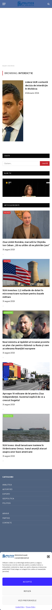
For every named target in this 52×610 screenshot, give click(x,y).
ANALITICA (7, 485)
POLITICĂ (7, 212)
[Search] (48, 4)
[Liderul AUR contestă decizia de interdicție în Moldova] (12, 110)
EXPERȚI (6, 494)
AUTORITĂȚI (7, 489)
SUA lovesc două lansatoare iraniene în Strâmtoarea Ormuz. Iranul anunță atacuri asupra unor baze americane (25, 449)
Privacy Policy (30, 607)
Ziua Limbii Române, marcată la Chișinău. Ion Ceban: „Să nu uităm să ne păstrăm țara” (26, 243)
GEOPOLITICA (8, 312)
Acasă (4, 66)
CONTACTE (7, 523)
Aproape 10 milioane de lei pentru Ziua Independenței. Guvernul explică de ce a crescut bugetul (24, 397)
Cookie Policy (20, 607)
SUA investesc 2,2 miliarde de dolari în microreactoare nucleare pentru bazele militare (23, 294)
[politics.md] (26, 4)
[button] (48, 556)
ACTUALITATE (8, 364)
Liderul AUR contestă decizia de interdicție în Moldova (36, 85)
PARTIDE (6, 518)
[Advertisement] (26, 36)
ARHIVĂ (5, 513)
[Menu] (4, 4)
